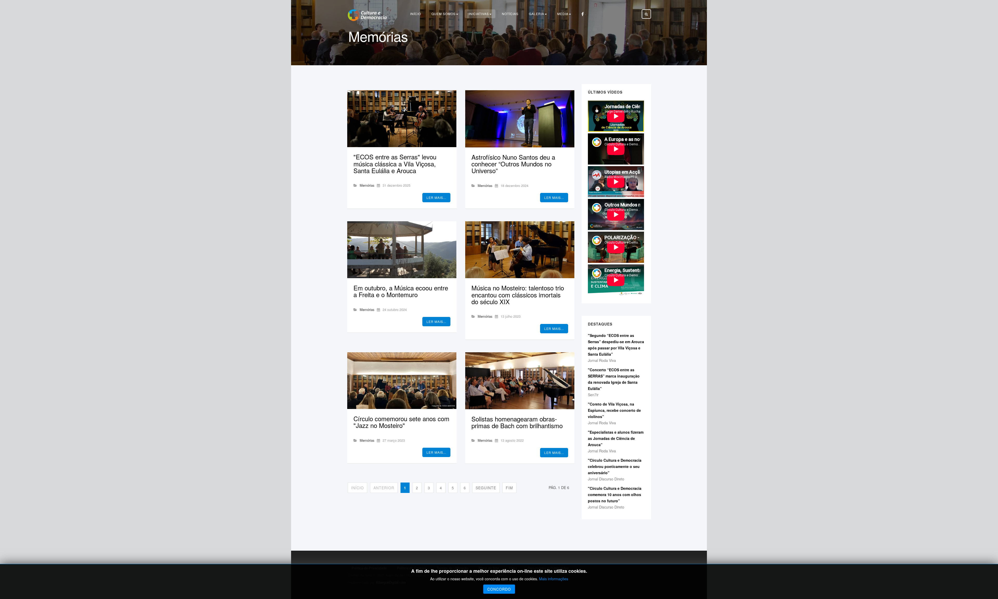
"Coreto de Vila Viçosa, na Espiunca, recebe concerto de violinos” (614, 410)
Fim (509, 487)
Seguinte (486, 487)
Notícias (510, 13)
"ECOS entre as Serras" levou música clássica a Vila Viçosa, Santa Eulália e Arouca (394, 163)
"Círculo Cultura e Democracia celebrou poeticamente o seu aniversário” (614, 466)
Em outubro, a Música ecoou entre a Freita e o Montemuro (400, 291)
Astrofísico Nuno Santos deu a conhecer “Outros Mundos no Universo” (513, 163)
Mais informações (553, 578)
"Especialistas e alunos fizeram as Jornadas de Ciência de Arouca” (616, 438)
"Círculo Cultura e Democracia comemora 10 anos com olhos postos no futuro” (614, 494)
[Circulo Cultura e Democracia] (367, 15)
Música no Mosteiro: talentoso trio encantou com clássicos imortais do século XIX (517, 294)
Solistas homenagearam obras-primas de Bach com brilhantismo (517, 422)
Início (415, 13)
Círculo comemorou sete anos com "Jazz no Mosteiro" (401, 422)
